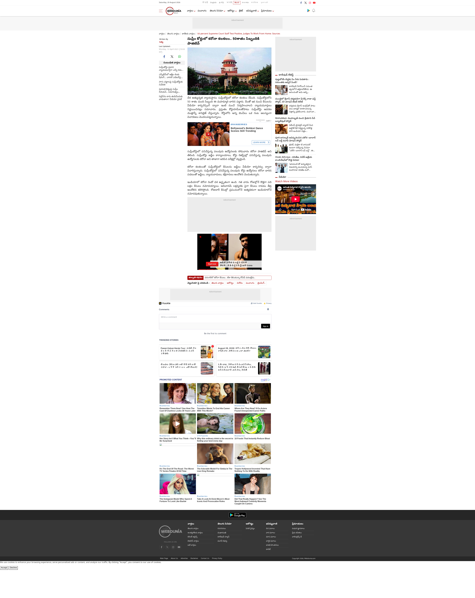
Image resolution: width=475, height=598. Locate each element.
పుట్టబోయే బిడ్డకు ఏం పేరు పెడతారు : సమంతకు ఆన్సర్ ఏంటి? (292, 81)
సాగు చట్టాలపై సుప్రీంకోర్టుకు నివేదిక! (171, 83)
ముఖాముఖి (222, 533)
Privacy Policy (217, 558)
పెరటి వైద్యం (250, 528)
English (213, 3)
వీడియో (282, 177)
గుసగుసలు (222, 528)
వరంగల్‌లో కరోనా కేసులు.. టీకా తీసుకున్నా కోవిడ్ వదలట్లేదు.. (230, 277)
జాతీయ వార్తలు (188, 33)
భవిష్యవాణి (251, 11)
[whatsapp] (179, 56)
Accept (4, 568)
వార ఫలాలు (270, 533)
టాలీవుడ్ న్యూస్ (223, 537)
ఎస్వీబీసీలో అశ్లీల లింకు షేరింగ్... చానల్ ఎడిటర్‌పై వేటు (170, 76)
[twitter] (305, 3)
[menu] (161, 10)
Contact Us (205, 558)
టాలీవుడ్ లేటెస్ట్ (286, 75)
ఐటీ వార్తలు (192, 545)
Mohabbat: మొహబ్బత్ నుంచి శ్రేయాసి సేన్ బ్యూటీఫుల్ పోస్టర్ (295, 120)
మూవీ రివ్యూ (222, 541)
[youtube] (314, 3)
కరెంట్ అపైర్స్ (192, 537)
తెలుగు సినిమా (216, 11)
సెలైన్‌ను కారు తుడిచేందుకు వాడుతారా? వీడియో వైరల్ (171, 98)
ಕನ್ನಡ (254, 3)
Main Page (164, 558)
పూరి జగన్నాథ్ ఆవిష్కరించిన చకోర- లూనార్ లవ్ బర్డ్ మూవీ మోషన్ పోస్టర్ (295, 139)
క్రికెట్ (241, 11)
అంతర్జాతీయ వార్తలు (195, 533)
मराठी (229, 3)
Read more (212, 264)
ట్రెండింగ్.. (261, 283)
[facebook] (301, 3)
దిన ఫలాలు (270, 528)
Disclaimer (194, 558)
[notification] (313, 10)
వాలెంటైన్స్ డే (297, 537)
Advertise (184, 558)
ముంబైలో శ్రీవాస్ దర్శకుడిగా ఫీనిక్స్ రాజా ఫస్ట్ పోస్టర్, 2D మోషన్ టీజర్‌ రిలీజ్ (295, 101)
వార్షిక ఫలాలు (271, 541)
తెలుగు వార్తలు (173, 33)
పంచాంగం (202, 11)
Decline (13, 568)
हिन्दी (205, 3)
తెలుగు (236, 3)
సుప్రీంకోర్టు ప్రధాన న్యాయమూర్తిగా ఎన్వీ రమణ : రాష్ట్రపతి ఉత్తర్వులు (172, 69)
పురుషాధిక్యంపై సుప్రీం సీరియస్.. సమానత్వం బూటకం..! (168, 91)
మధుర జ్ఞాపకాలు (298, 528)
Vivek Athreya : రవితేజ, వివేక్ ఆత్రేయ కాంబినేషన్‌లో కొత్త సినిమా (293, 159)
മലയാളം (245, 3)
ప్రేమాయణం (266, 11)
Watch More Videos (286, 181)
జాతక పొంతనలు (272, 545)
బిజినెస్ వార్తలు (193, 541)
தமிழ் (221, 3)
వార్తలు (190, 11)
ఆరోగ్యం (230, 11)
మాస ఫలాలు (271, 537)
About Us (174, 558)
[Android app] (237, 515)
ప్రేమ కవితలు (297, 533)
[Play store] (308, 10)
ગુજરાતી (264, 3)
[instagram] (310, 3)
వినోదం (240, 283)
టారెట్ (268, 549)
